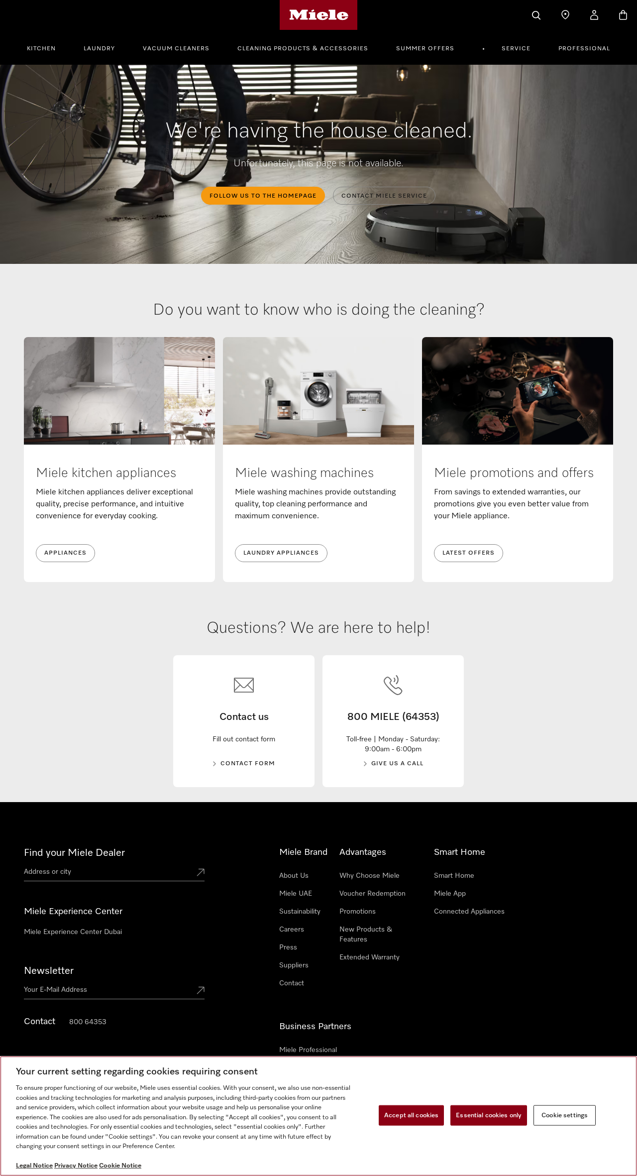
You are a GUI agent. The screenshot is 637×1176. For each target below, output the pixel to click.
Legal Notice (34, 1166)
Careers (291, 929)
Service (516, 49)
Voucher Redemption (372, 893)
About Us (294, 875)
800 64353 (87, 1022)
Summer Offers (425, 49)
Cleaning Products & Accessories (302, 49)
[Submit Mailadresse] (201, 991)
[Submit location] (201, 873)
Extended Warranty (369, 957)
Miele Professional (308, 1050)
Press (288, 947)
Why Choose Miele (369, 875)
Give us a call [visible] (397, 764)
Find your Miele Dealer (74, 853)
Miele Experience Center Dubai (73, 932)
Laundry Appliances (281, 553)
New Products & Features (365, 934)
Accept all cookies (411, 1115)
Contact (291, 983)
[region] (318, 1116)
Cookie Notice (120, 1166)
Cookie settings (564, 1115)
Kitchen (41, 49)
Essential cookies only (489, 1115)
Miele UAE (295, 893)
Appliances (65, 553)
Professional (584, 49)
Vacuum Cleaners (176, 49)
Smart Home (454, 875)
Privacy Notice (76, 1166)
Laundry (99, 49)
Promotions (357, 911)
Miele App (450, 893)
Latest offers (468, 553)
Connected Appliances (469, 911)
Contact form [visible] (247, 764)
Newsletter (49, 971)
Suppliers (294, 965)
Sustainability (299, 911)
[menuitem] (47, 47)
